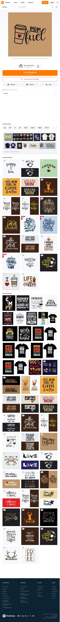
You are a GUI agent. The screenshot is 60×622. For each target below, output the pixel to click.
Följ (38, 67)
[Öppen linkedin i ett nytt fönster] (23, 615)
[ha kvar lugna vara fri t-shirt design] (8, 303)
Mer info (6, 93)
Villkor (45, 617)
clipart (40, 127)
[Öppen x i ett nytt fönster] (30, 615)
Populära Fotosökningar (24, 597)
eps (20, 127)
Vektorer (7, 2)
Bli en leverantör (39, 595)
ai (14, 127)
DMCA (21, 589)
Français (53, 595)
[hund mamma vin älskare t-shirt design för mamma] (35, 367)
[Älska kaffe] (11, 281)
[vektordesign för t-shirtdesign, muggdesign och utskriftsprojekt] (48, 244)
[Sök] (52, 7)
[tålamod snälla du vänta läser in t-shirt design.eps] (37, 303)
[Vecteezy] (2, 2)
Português (53, 591)
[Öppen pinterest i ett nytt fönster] (25, 615)
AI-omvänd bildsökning (5, 601)
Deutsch (53, 593)
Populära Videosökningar (24, 601)
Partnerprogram (24, 591)
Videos (22, 2)
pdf (10, 127)
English (53, 586)
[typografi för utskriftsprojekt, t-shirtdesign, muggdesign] (11, 168)
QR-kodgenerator (7, 607)
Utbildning (5, 595)
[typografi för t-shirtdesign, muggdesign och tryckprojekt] (48, 206)
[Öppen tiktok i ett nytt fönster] (28, 615)
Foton (15, 2)
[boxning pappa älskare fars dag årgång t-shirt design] (44, 350)
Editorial (30, 2)
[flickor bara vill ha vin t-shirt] (25, 333)
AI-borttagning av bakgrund (7, 604)
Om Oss (39, 592)
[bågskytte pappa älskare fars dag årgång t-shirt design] (15, 367)
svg (5, 127)
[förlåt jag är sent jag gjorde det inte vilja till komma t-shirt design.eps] (19, 318)
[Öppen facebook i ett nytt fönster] (18, 615)
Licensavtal (23, 586)
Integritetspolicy (52, 617)
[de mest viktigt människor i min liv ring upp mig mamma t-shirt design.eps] (31, 318)
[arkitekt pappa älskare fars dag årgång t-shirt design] (15, 350)
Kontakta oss (39, 589)
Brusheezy (5, 586)
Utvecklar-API (5, 598)
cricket (33, 127)
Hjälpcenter (40, 586)
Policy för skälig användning (48, 618)
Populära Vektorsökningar (24, 594)
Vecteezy (4, 589)
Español (53, 589)
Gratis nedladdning (30, 73)
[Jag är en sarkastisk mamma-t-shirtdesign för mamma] (7, 318)
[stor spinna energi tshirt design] (51, 303)
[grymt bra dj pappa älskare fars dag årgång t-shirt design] (44, 333)
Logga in (52, 2)
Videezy (4, 591)
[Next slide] (53, 128)
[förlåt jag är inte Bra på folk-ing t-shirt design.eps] (23, 303)
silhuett (47, 127)
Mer (52, 598)
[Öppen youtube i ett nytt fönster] (33, 615)
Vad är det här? (14, 89)
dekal (25, 127)
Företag (4, 593)
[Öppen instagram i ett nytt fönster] (20, 615)
